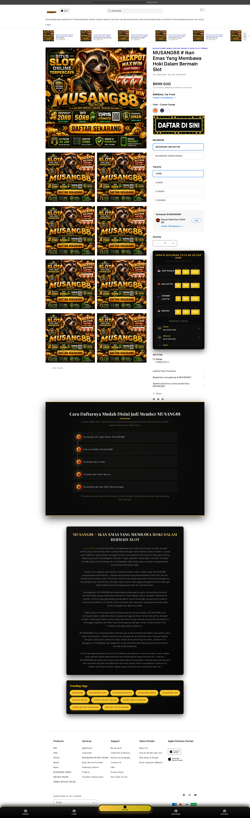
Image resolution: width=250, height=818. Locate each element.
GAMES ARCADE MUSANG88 (85, 707)
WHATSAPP (175, 814)
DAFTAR (125, 809)
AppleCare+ (87, 748)
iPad (55, 753)
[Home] (52, 12)
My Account (116, 748)
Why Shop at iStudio (148, 758)
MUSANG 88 (191, 19)
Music (56, 767)
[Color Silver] (168, 110)
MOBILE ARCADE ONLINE (105, 700)
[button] (51, 19)
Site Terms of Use (119, 777)
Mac (55, 748)
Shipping (168, 88)
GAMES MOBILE (103, 19)
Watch (56, 762)
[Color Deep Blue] (162, 110)
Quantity (157, 237)
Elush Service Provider (92, 762)
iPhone (56, 758)
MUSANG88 (51, 19)
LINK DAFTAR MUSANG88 (117, 707)
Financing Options (90, 767)
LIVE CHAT (224, 814)
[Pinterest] (163, 400)
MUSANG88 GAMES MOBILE (169, 156)
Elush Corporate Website (150, 762)
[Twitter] (159, 400)
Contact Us (116, 762)
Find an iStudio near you (150, 753)
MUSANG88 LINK (135, 19)
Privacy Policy (117, 772)
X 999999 (160, 200)
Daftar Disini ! (152, 2)
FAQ (113, 767)
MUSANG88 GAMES (86, 19)
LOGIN (74, 814)
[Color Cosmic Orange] (155, 110)
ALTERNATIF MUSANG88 (173, 19)
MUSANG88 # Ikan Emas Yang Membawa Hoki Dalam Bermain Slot (125, 2)
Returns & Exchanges (120, 758)
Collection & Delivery (120, 753)
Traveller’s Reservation (93, 777)
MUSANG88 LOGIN (97, 693)
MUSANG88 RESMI (152, 19)
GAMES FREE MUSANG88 (134, 700)
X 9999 (159, 182)
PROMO (26, 814)
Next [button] (203, 2)
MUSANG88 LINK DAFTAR (168, 147)
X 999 (159, 173)
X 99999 (159, 191)
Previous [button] (47, 2)
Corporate (87, 753)
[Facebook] (154, 400)
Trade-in (86, 772)
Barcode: (172, 75)
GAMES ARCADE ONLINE (64, 782)
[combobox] (134, 10)
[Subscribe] (93, 803)
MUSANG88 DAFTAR (66, 19)
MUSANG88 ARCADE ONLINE (95, 758)
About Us (143, 748)
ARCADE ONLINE (119, 19)
